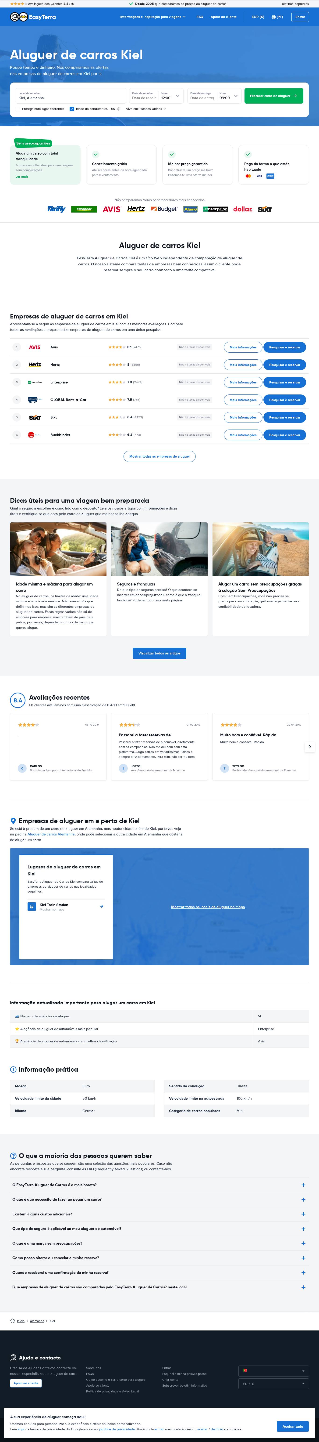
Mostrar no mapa (52, 909)
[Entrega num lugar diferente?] (18, 109)
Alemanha (37, 1321)
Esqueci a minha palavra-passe (184, 1374)
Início (21, 1321)
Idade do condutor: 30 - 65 (95, 109)
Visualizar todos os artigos (159, 653)
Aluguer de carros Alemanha (51, 834)
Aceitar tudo (293, 1426)
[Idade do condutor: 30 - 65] (72, 109)
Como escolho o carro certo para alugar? (115, 1380)
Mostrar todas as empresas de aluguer (159, 456)
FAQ (200, 16)
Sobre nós (93, 1368)
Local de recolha (29, 93)
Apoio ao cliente (224, 16)
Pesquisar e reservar (284, 347)
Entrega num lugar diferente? (42, 109)
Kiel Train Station (54, 904)
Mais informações (243, 347)
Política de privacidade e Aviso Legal (112, 1391)
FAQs (90, 1374)
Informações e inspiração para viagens (150, 16)
